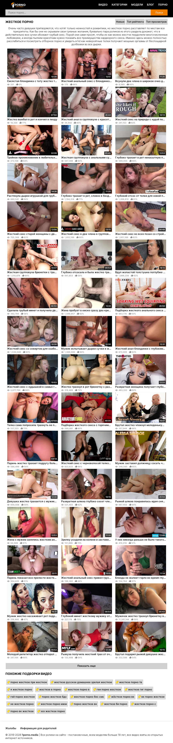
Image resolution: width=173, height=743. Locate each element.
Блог (150, 4)
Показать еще (86, 665)
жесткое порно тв (130, 682)
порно (163, 4)
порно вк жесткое (22, 711)
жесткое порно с (145, 704)
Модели (137, 4)
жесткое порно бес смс (89, 696)
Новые (120, 21)
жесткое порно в (79, 689)
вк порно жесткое (153, 696)
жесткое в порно (50, 689)
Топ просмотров (156, 21)
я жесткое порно (21, 689)
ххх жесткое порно (53, 711)
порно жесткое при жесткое (28, 682)
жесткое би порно (115, 704)
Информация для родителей (38, 728)
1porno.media (30, 734)
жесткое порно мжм (54, 704)
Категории (119, 4)
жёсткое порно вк (122, 696)
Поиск (159, 12)
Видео (103, 4)
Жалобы (10, 728)
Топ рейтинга (135, 21)
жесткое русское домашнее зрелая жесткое (83, 682)
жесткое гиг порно (140, 689)
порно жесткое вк (85, 704)
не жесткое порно (22, 704)
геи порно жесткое (109, 689)
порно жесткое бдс (54, 696)
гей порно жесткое (22, 696)
